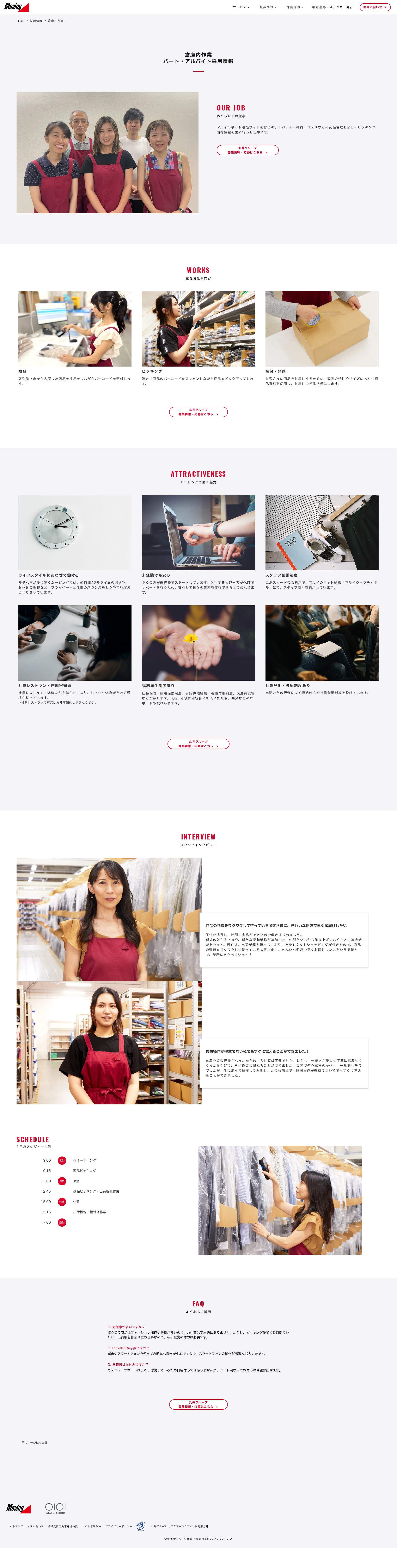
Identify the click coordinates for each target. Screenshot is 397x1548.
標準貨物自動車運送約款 (63, 1526)
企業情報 (266, 7)
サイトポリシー (91, 1526)
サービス (239, 7)
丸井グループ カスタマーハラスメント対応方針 (179, 1526)
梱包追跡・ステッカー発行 (332, 7)
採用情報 (293, 7)
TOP (21, 21)
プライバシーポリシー (118, 1526)
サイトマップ (15, 1526)
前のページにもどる (35, 1443)
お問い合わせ (35, 1526)
